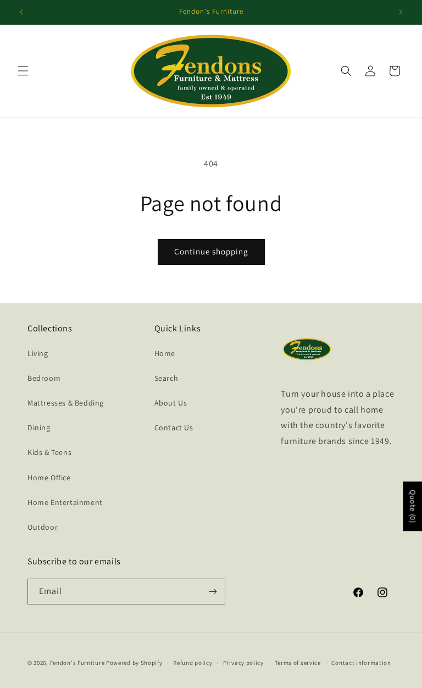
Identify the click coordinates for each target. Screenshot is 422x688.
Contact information (361, 663)
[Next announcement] (400, 12)
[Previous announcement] (21, 12)
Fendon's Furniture (77, 663)
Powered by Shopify (134, 663)
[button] (23, 71)
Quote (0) (413, 506)
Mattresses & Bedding (65, 403)
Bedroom (43, 378)
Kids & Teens (49, 452)
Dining (39, 427)
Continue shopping (211, 251)
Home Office (49, 477)
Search (166, 378)
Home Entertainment (65, 502)
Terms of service (298, 663)
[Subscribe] (213, 591)
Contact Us (173, 427)
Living (37, 353)
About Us (170, 403)
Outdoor (42, 527)
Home (164, 353)
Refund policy (192, 663)
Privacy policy (243, 663)
